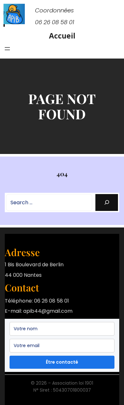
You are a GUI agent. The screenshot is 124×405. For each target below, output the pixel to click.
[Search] (106, 202)
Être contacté (62, 362)
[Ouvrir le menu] (7, 48)
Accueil (62, 36)
